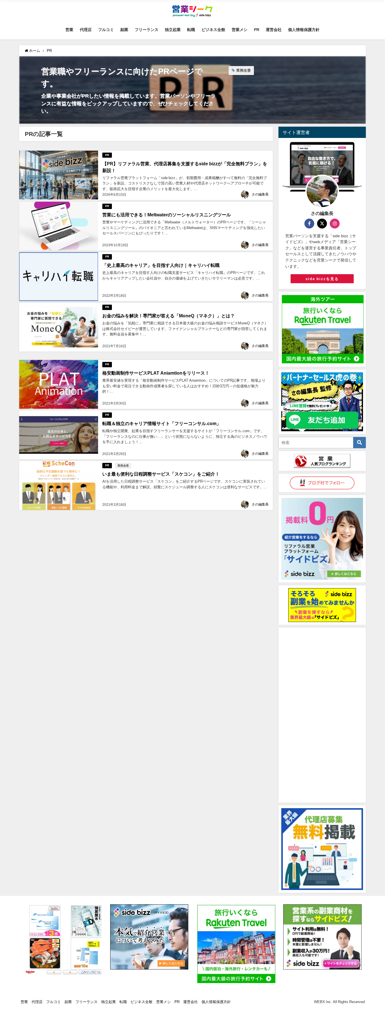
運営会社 (274, 30)
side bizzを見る (322, 279)
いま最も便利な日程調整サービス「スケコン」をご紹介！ (161, 474)
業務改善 (243, 70)
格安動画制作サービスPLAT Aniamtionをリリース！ (155, 373)
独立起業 (173, 30)
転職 (191, 30)
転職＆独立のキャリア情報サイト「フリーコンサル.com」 (161, 423)
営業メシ (239, 30)
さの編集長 (260, 194)
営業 (69, 30)
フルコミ (106, 30)
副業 (124, 30)
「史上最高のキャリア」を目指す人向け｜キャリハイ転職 (161, 265)
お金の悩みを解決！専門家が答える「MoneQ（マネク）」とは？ (168, 315)
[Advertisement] (322, 715)
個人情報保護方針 (304, 30)
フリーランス (146, 30)
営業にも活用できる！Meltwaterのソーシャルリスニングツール (166, 214)
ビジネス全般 (213, 30)
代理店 (86, 30)
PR (256, 30)
